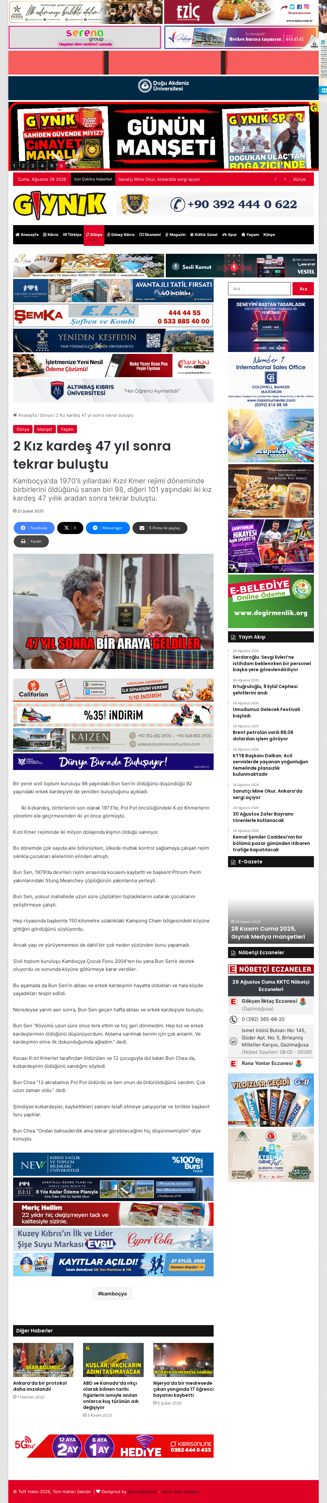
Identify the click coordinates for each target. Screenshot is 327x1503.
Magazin (177, 234)
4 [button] (42, 165)
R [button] (51, 165)
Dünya (95, 234)
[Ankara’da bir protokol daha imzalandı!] (43, 1360)
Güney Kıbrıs (122, 234)
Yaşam (252, 234)
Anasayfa (29, 234)
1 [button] (14, 165)
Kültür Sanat (206, 234)
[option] (271, 909)
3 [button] (32, 165)
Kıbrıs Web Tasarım (180, 1491)
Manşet (44, 429)
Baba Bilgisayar (142, 1491)
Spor (232, 234)
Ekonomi (152, 234)
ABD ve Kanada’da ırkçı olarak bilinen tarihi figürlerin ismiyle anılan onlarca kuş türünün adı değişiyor (111, 1395)
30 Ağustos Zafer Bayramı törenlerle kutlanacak (165, 179)
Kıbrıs (52, 234)
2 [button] (23, 165)
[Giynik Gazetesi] (60, 206)
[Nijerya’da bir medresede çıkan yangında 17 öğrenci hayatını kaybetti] (183, 1360)
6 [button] (61, 165)
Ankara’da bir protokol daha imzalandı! (40, 1386)
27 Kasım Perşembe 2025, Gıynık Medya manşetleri (269, 933)
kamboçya (114, 1293)
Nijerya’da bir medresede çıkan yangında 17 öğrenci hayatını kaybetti (183, 1389)
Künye (299, 179)
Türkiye (74, 234)
